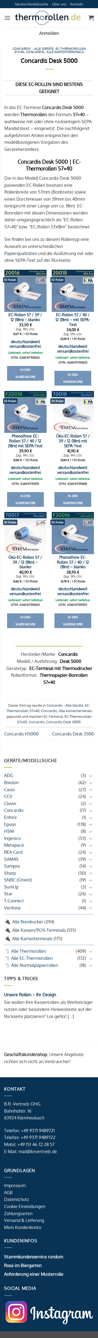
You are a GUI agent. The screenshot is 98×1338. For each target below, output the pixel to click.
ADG (8, 775)
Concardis (13, 810)
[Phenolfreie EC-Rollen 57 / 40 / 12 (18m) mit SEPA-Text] (25, 412)
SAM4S (11, 859)
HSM (9, 831)
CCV (8, 796)
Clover (10, 803)
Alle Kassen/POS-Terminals (39, 930)
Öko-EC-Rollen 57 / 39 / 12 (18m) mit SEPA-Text (73, 441)
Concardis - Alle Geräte (33, 48)
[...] (70, 1016)
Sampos (12, 866)
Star (8, 893)
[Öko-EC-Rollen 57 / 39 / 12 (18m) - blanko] (25, 533)
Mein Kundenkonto (22, 1227)
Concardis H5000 (21, 734)
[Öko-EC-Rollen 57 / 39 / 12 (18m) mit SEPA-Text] (73, 412)
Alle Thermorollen (28, 951)
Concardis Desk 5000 (63, 722)
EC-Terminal (53, 716)
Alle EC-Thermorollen (32, 958)
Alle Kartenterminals (32, 938)
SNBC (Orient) (18, 880)
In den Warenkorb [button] (25, 373)
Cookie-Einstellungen (24, 1206)
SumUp (11, 887)
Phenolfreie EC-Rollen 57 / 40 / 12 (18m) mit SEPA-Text (25, 441)
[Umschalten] (90, 775)
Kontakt (76, 4)
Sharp (10, 873)
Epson (10, 824)
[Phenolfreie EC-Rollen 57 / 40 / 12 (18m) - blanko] (73, 533)
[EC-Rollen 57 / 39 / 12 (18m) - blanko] (25, 291)
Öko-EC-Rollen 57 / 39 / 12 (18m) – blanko (25, 562)
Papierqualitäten (20, 253)
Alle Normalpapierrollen (34, 965)
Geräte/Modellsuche (31, 4)
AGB (8, 1192)
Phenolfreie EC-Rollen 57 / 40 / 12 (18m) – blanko (73, 562)
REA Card (13, 852)
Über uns (59, 4)
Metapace (14, 845)
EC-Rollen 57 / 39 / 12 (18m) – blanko (25, 317)
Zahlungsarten (18, 1213)
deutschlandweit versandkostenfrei (25, 344)
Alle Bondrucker (27, 921)
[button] (7, 17)
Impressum (15, 1185)
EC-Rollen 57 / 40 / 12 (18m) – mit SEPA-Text (73, 319)
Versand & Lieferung (24, 1220)
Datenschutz (16, 1199)
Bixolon (11, 782)
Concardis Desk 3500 (73, 734)
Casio (9, 789)
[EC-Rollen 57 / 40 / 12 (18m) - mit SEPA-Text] (73, 291)
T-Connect (14, 901)
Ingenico (12, 838)
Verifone (12, 908)
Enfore (10, 817)
